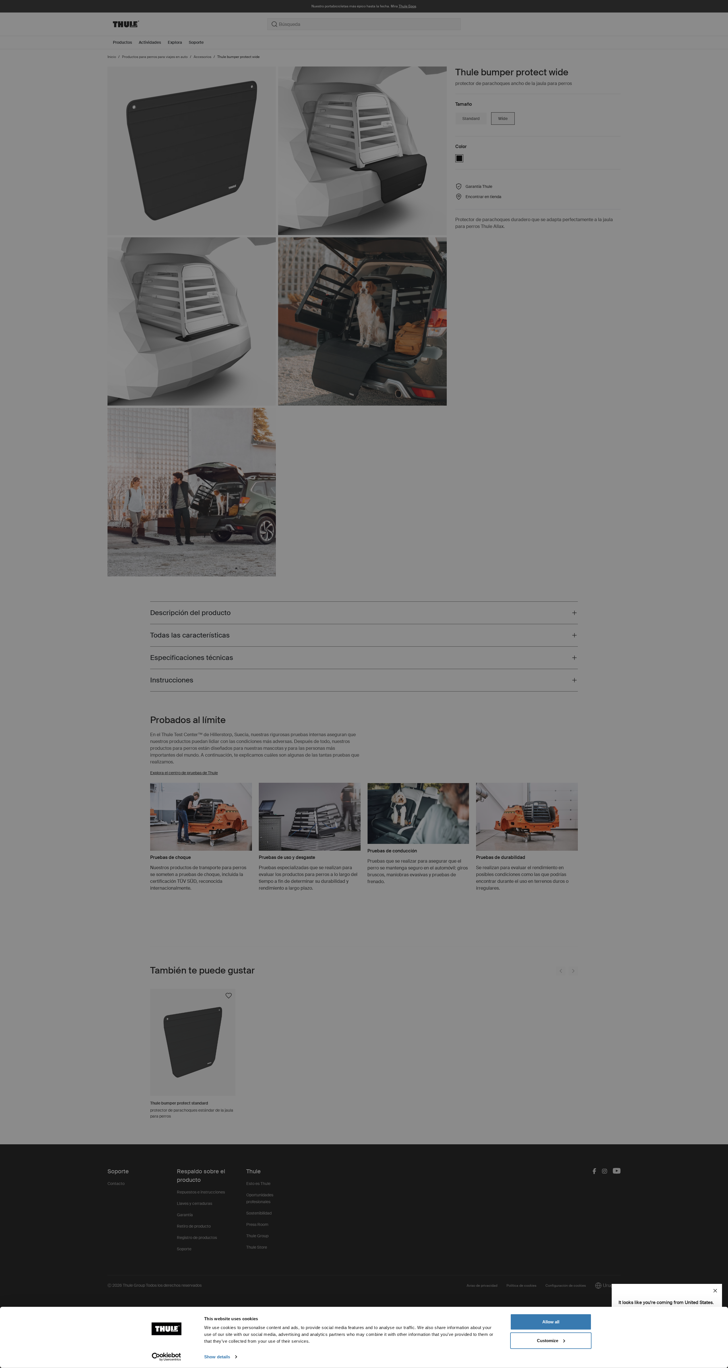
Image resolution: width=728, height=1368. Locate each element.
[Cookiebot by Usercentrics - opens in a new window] (166, 1357)
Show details (217, 1356)
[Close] (715, 1290)
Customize (547, 1340)
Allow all (550, 1321)
